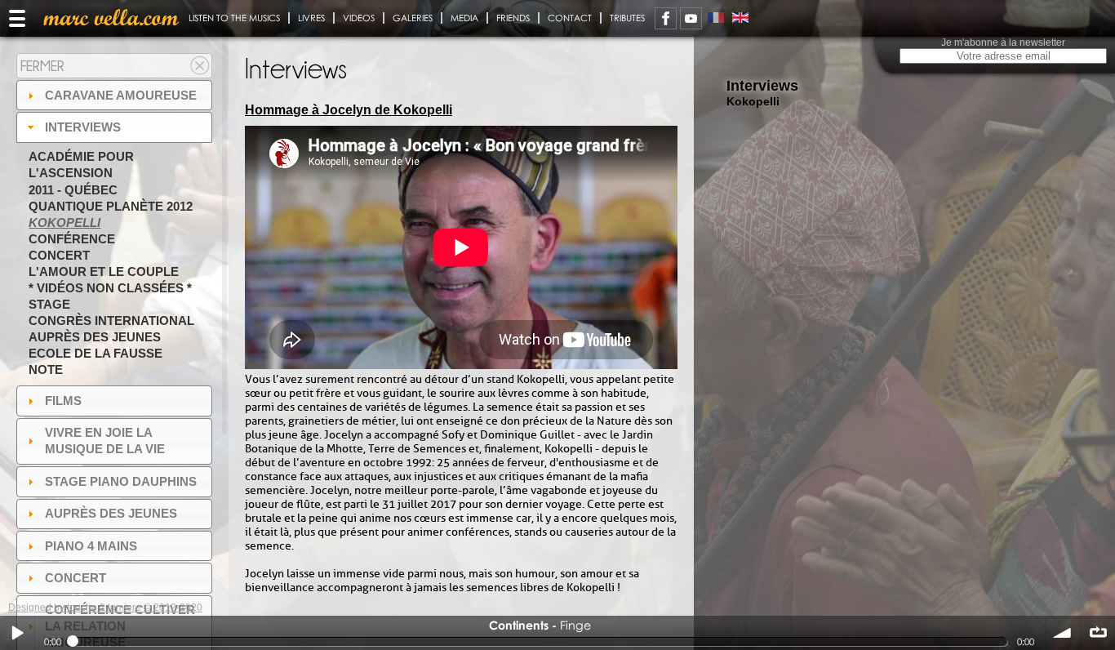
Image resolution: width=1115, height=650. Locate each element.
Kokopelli (64, 222)
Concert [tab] (75, 578)
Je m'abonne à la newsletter (1003, 42)
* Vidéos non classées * (110, 288)
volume (1063, 633)
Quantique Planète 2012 (111, 206)
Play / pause (17, 633)
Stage (49, 304)
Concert (59, 255)
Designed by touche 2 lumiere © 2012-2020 (105, 607)
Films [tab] (63, 400)
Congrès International (111, 320)
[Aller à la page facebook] (666, 18)
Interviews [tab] (83, 127)
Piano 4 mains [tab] (91, 546)
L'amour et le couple (104, 271)
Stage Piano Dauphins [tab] (121, 481)
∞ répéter (1098, 633)
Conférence (72, 239)
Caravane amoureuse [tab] (121, 95)
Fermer (42, 65)
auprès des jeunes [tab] (111, 513)
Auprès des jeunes (95, 337)
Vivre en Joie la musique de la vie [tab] (105, 440)
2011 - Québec (73, 190)
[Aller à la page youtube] (691, 18)
